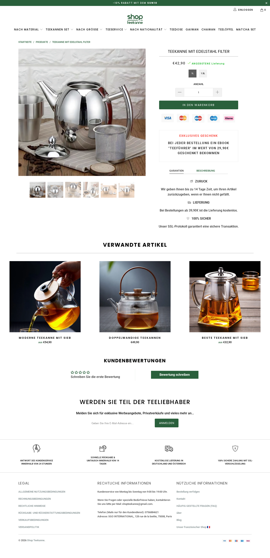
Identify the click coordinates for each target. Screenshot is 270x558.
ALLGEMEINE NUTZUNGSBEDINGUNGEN (41, 491)
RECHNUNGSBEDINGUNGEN (34, 498)
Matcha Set (246, 29)
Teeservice (115, 29)
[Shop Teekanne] (135, 19)
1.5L (203, 73)
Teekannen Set (58, 29)
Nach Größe (87, 29)
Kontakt (181, 498)
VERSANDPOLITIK (28, 527)
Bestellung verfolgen (188, 491)
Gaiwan (192, 29)
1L (192, 73)
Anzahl (199, 84)
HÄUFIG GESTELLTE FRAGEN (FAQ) (197, 505)
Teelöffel (225, 29)
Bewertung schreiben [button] (175, 375)
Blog (179, 519)
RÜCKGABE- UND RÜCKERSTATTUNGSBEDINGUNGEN (49, 512)
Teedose (176, 29)
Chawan (208, 29)
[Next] (139, 112)
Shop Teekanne (35, 540)
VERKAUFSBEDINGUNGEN (33, 519)
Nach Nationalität (147, 29)
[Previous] (25, 112)
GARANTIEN (176, 170)
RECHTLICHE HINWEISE (31, 505)
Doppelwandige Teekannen (135, 296)
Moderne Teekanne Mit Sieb (45, 296)
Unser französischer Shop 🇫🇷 (193, 527)
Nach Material (27, 29)
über (179, 512)
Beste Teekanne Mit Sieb (225, 296)
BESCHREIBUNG (205, 170)
